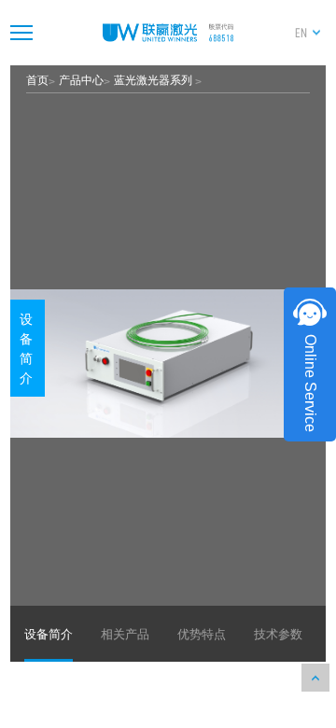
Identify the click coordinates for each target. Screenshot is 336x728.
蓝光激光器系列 (154, 79)
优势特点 (201, 633)
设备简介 (26, 347)
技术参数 (278, 633)
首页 (37, 79)
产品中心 (81, 79)
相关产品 (125, 633)
